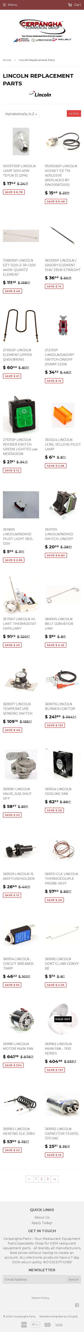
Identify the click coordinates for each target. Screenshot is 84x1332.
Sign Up (74, 1279)
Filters (74, 113)
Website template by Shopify (58, 1316)
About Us (42, 1217)
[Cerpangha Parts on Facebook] (77, 1305)
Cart (77, 5)
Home (7, 60)
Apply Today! (42, 1223)
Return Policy (40, 1297)
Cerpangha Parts (24, 1316)
